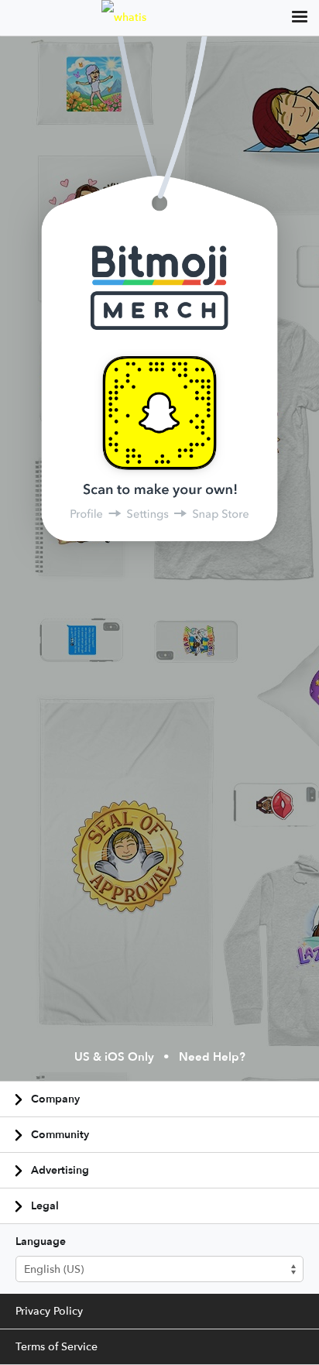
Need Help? (212, 1057)
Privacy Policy (49, 1311)
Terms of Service (56, 1346)
